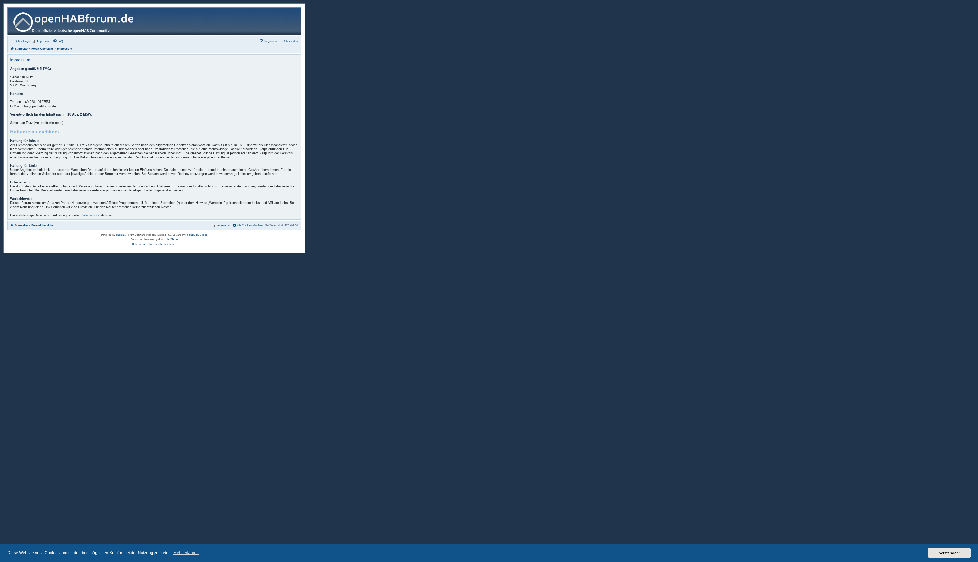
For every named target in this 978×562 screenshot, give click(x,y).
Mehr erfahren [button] (186, 553)
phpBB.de (172, 239)
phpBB (120, 234)
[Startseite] (75, 21)
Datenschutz (90, 215)
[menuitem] (42, 41)
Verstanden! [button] (949, 553)
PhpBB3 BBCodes (196, 234)
